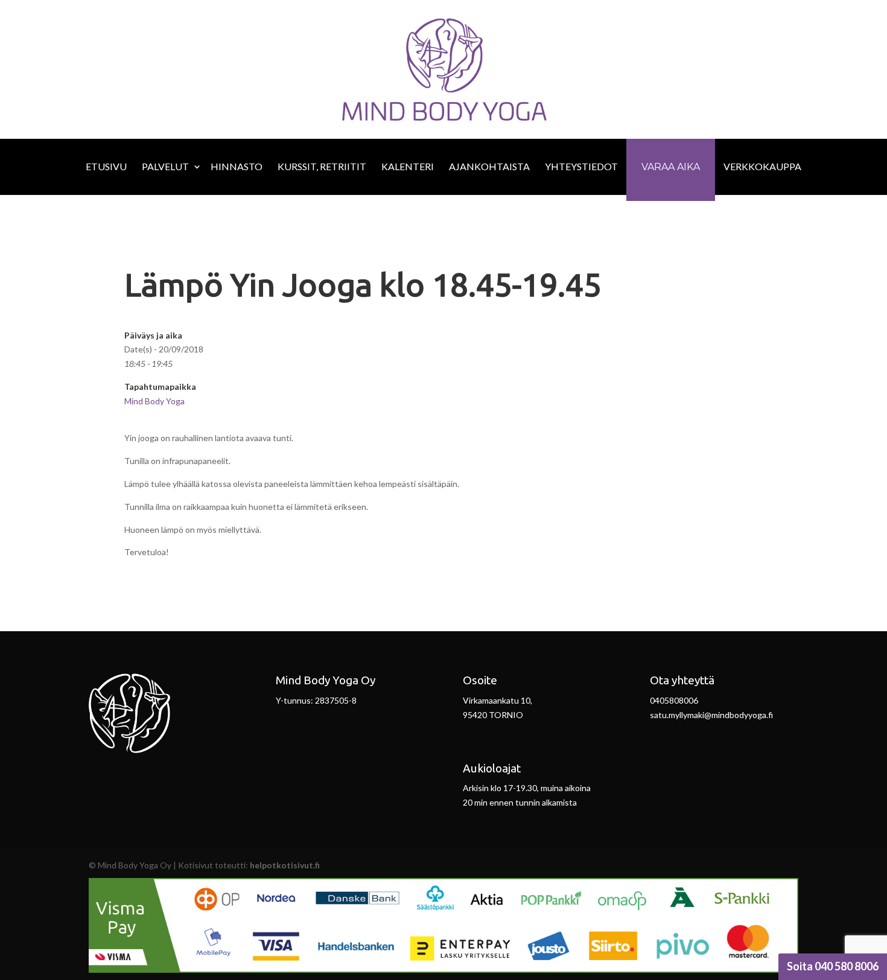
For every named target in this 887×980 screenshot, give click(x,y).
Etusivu (106, 166)
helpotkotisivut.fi (285, 865)
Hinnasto (236, 166)
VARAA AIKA (670, 167)
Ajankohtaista (489, 166)
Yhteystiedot (581, 166)
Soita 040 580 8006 (833, 966)
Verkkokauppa (762, 166)
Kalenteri (407, 166)
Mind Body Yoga (154, 401)
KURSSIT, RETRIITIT (322, 166)
